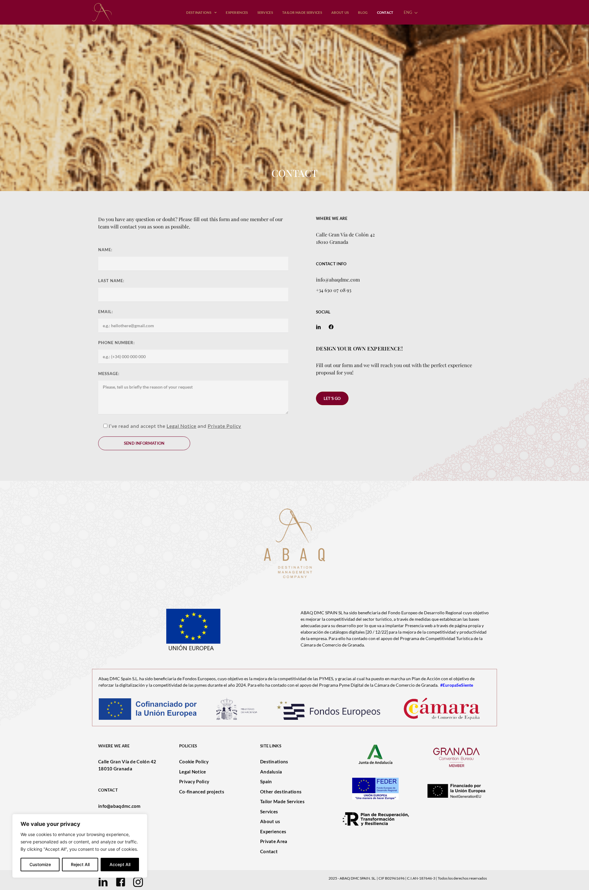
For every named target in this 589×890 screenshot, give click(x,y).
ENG (409, 12)
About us (270, 821)
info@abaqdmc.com (338, 279)
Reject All (80, 864)
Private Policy (224, 426)
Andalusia (271, 771)
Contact (269, 851)
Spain (266, 781)
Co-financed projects (201, 791)
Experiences (273, 831)
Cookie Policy (194, 761)
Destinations (274, 761)
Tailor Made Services (282, 801)
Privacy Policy (194, 781)
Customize (40, 864)
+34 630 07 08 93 (333, 290)
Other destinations (281, 791)
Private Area (273, 841)
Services (269, 811)
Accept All (120, 864)
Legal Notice (181, 426)
